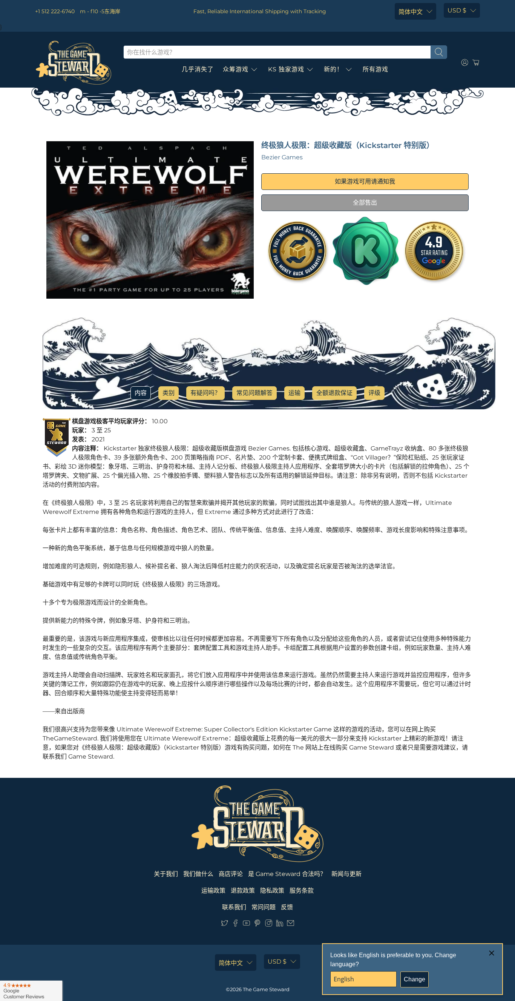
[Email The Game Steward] (290, 925)
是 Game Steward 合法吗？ (287, 874)
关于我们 (166, 874)
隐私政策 (272, 890)
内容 (141, 392)
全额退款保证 (334, 392)
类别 (168, 392)
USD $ (457, 10)
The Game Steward (266, 989)
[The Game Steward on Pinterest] (257, 925)
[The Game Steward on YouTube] (246, 925)
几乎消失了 (198, 69)
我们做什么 (198, 874)
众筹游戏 (235, 69)
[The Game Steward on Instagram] (268, 925)
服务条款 (302, 890)
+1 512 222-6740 (55, 11)
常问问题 (263, 907)
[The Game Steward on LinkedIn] (279, 925)
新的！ (333, 69)
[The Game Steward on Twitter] (224, 925)
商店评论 (231, 874)
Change (414, 979)
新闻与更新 (346, 874)
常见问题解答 (254, 392)
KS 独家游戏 (286, 69)
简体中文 (411, 11)
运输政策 (213, 890)
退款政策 (243, 890)
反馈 (287, 907)
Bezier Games (282, 157)
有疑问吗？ (205, 392)
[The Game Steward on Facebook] (235, 925)
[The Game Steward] (73, 63)
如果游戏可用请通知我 (365, 181)
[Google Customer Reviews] (31, 991)
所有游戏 (375, 69)
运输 (294, 392)
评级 (374, 392)
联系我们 (234, 907)
